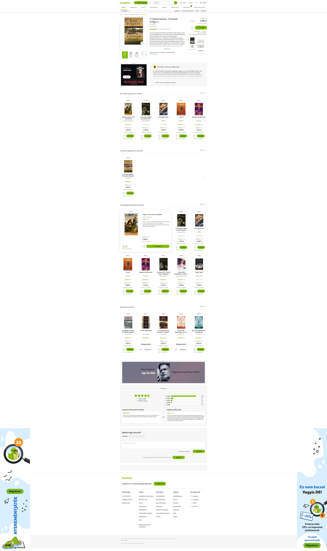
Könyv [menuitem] (123, 7)
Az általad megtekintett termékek (131, 151)
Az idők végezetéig (145, 330)
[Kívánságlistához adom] (191, 27)
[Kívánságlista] (196, 2)
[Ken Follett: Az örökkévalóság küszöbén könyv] (163, 322)
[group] (125, 54)
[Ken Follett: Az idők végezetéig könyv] (146, 322)
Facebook (195, 496)
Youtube (195, 506)
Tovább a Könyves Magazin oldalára (165, 82)
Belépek (191, 2)
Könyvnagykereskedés (145, 513)
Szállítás (175, 503)
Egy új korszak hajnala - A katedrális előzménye (198, 331)
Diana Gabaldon (146, 121)
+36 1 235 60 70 (126, 496)
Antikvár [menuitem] (164, 7)
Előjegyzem (147, 349)
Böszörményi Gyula (181, 276)
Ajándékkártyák (160, 499)
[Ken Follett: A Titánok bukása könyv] (134, 31)
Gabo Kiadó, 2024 (153, 26)
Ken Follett (128, 178)
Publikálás (199, 451)
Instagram (196, 499)
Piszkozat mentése (184, 451)
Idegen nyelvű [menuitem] (175, 7)
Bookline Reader (161, 503)
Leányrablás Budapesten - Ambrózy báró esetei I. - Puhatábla (181, 273)
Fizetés (175, 499)
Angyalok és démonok (198, 117)
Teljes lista (202, 93)
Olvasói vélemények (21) (165, 29)
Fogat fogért (199, 272)
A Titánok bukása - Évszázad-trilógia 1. (128, 175)
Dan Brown (198, 121)
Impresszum (142, 506)
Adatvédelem (143, 516)
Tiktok (194, 503)
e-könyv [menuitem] (143, 7)
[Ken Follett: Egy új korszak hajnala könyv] (199, 322)
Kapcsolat (176, 510)
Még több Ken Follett (127, 307)
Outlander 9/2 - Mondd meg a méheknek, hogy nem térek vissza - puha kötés (163, 273)
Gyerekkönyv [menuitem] (133, 7)
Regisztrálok (183, 2)
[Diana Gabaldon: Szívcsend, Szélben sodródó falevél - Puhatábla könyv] (146, 109)
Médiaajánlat (143, 510)
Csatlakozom (159, 484)
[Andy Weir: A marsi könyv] (181, 109)
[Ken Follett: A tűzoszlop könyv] (181, 322)
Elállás (175, 516)
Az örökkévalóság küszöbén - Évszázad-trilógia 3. (163, 331)
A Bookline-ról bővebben (146, 496)
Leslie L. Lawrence (128, 121)
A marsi (181, 117)
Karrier (141, 503)
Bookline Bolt (126, 503)
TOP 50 (158, 516)
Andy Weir (181, 121)
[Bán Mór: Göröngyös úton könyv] (163, 109)
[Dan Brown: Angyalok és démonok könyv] (199, 109)
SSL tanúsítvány (124, 540)
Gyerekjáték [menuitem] (187, 6)
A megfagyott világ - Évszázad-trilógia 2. (128, 331)
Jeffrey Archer (199, 276)
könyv (128, 100)
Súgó (174, 513)
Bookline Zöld (143, 499)
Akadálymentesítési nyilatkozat (145, 526)
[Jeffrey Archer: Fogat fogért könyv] (199, 264)
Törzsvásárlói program (187, 11)
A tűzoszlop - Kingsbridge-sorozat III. (181, 331)
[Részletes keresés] (150, 2)
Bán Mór (163, 121)
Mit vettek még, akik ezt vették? (131, 94)
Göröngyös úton (163, 117)
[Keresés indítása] (175, 2)
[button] (147, 54)
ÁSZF (140, 520)
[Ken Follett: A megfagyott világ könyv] (128, 322)
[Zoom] (142, 43)
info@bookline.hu (127, 499)
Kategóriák (124, 11)
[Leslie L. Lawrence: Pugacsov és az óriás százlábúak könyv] (128, 109)
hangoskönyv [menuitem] (154, 7)
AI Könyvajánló (141, 3)
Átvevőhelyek (177, 506)
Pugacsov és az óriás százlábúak (128, 118)
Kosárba (202, 28)
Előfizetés (203, 11)
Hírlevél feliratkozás (162, 510)
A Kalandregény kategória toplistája (132, 205)
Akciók (197, 11)
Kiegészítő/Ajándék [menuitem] (199, 7)
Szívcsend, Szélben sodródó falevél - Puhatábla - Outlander (146, 118)
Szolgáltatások (177, 496)
